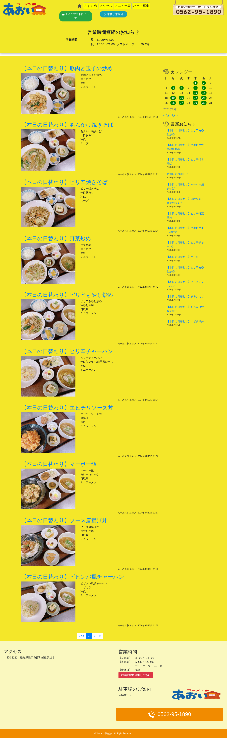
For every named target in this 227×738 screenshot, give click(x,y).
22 (195, 97)
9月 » (175, 115)
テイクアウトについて (76, 16)
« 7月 (166, 115)
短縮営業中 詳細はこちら (136, 675)
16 (203, 92)
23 (203, 97)
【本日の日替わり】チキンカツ (185, 296)
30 (203, 102)
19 (173, 97)
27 (181, 102)
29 (195, 102)
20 (181, 97)
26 (173, 102)
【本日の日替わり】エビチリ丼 (185, 321)
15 (195, 92)
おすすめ (90, 5)
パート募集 (141, 5)
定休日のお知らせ (177, 173)
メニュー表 (123, 5)
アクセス (106, 5)
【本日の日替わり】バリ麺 (183, 256)
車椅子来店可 (115, 14)
